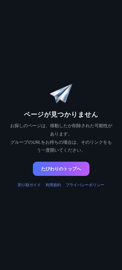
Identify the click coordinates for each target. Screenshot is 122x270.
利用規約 (53, 184)
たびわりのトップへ (61, 168)
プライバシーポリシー (85, 184)
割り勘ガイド (29, 184)
